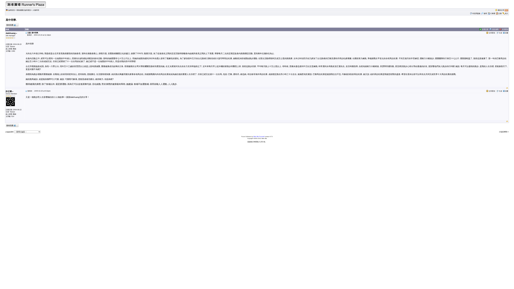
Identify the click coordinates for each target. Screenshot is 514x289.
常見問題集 (476, 13)
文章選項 (504, 29)
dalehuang (11, 33)
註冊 (500, 13)
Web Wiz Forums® (259, 136)
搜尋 (485, 13)
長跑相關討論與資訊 (23, 10)
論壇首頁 (11, 10)
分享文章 (484, 29)
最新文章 (501, 10)
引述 (500, 33)
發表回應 (10, 25)
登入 (506, 13)
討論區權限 (503, 132)
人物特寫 (36, 10)
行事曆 (492, 13)
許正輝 (9, 91)
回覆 (506, 33)
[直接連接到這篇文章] (26, 33)
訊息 (27, 29)
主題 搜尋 (494, 29)
